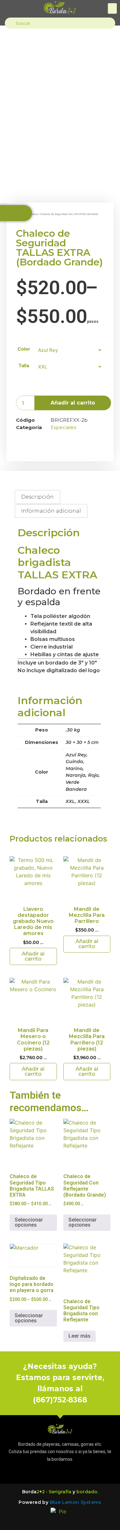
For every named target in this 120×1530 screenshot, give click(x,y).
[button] (112, 8)
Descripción (37, 497)
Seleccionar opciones (29, 1222)
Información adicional (51, 511)
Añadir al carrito (73, 403)
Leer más (79, 1336)
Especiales (63, 427)
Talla (24, 365)
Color (24, 349)
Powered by (60, 1502)
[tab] (37, 497)
